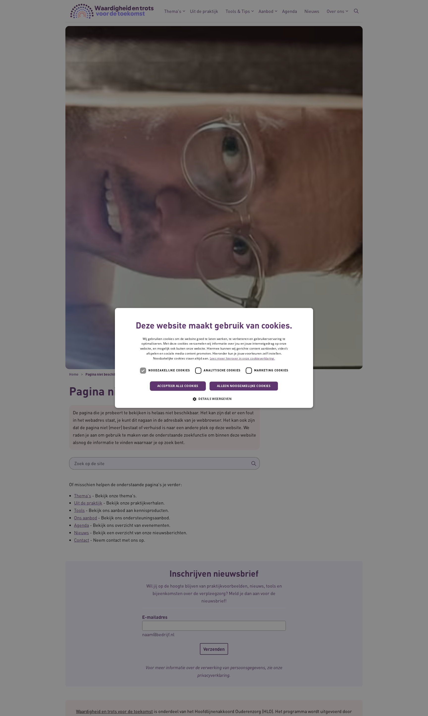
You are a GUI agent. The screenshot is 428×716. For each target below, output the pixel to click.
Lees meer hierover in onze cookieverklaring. (242, 359)
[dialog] (214, 358)
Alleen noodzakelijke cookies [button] (243, 386)
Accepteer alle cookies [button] (177, 386)
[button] (214, 399)
